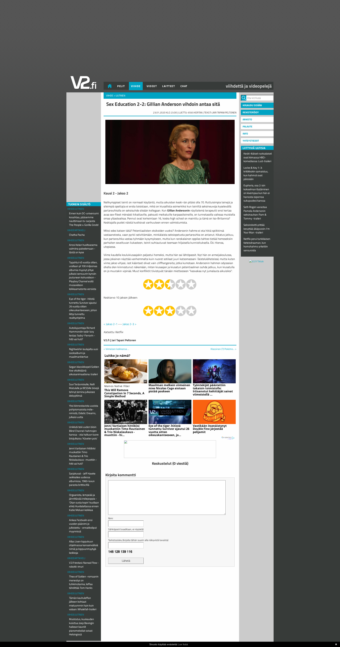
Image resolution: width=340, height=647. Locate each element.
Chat (184, 86)
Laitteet (168, 86)
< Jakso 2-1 (110, 324)
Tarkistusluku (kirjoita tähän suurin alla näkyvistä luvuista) (138, 540)
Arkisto (247, 119)
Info (245, 133)
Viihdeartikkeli (76, 230)
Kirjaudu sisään (252, 105)
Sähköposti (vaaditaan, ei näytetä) (126, 529)
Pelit (121, 86)
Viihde (136, 86)
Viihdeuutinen (75, 209)
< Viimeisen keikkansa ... (116, 349)
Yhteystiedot (251, 140)
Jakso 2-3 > (129, 324)
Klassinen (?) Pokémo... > (223, 349)
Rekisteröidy (251, 112)
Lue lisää (183, 644)
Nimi (110, 518)
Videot (152, 86)
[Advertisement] (170, 578)
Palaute (247, 126)
